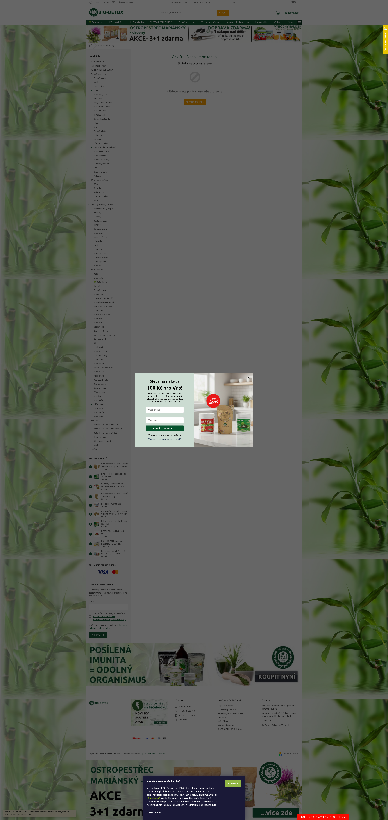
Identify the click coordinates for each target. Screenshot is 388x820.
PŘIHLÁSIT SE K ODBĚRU (164, 428)
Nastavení (155, 812)
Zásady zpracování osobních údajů (164, 439)
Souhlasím (233, 783)
